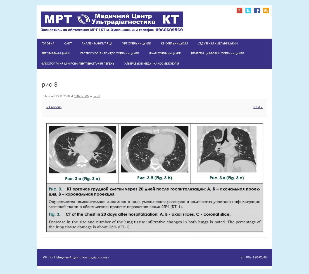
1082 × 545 (81, 96)
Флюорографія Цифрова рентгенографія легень (77, 63)
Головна (47, 43)
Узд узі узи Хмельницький (218, 43)
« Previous (54, 107)
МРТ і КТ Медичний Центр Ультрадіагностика (76, 257)
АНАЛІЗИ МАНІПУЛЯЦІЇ (97, 43)
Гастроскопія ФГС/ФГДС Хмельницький (109, 53)
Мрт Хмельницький (136, 43)
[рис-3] (154, 177)
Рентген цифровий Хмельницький (217, 53)
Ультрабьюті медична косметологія (151, 63)
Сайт (68, 43)
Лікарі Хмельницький (165, 53)
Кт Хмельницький (174, 43)
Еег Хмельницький (55, 53)
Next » (258, 107)
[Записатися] (112, 31)
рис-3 (96, 96)
